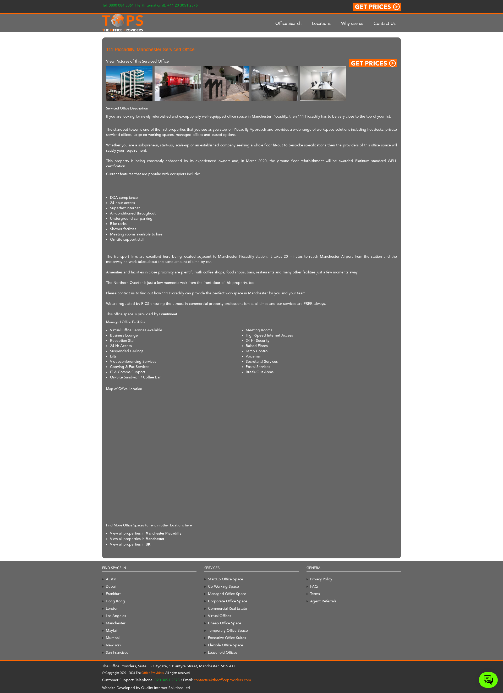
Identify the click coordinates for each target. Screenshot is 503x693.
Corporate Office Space (227, 601)
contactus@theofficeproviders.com (222, 680)
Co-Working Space (223, 586)
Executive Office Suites (227, 638)
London (112, 608)
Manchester (155, 539)
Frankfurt (113, 594)
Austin (111, 579)
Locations (321, 23)
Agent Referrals (323, 601)
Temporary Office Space (228, 630)
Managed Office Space (227, 594)
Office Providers (152, 673)
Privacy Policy (321, 579)
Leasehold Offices (222, 652)
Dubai (111, 586)
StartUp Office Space (225, 579)
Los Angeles (116, 616)
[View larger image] (129, 83)
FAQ (314, 586)
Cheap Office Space (224, 623)
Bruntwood (168, 314)
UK (148, 544)
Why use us (352, 23)
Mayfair (112, 630)
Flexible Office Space (225, 645)
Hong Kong (115, 601)
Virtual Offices (219, 616)
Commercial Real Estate (227, 608)
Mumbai (112, 638)
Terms (315, 594)
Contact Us (385, 23)
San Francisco (117, 652)
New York (113, 645)
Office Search (288, 23)
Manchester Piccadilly (163, 533)
